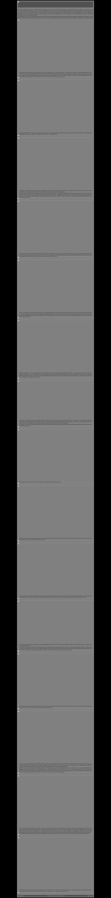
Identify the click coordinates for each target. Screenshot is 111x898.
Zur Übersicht (20, 895)
